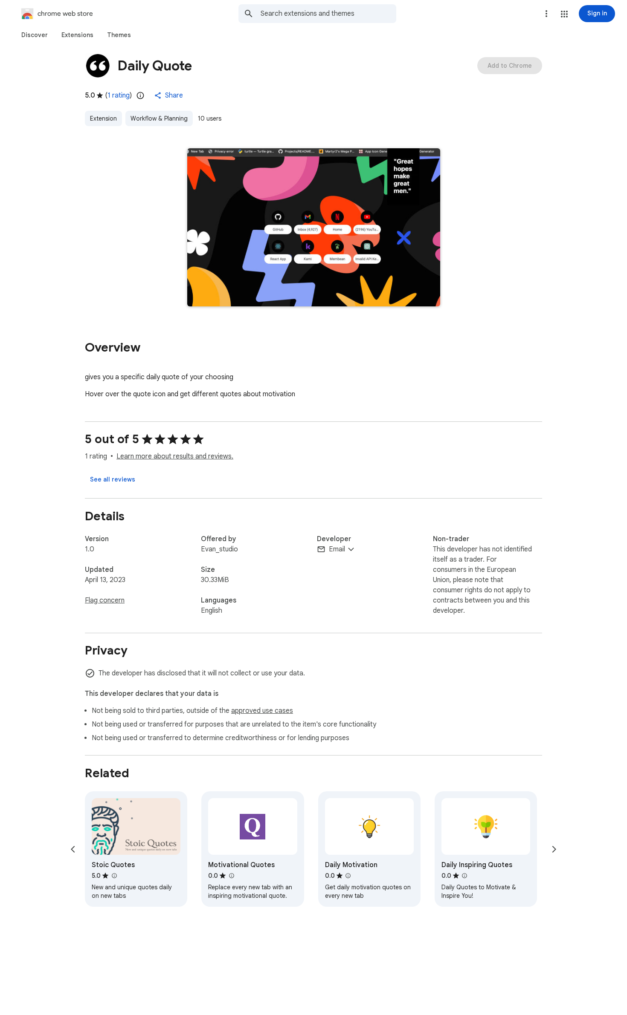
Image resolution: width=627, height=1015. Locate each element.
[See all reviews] (112, 479)
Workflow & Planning (159, 118)
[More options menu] (546, 13)
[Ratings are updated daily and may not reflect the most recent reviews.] (140, 95)
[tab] (35, 35)
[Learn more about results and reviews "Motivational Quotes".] (231, 875)
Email (337, 549)
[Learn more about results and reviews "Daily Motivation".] (348, 875)
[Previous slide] (72, 849)
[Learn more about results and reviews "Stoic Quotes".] (114, 875)
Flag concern (105, 600)
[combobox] (328, 14)
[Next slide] (554, 849)
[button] (564, 14)
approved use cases (262, 710)
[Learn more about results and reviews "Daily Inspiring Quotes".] (464, 875)
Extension (103, 118)
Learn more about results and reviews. (174, 456)
